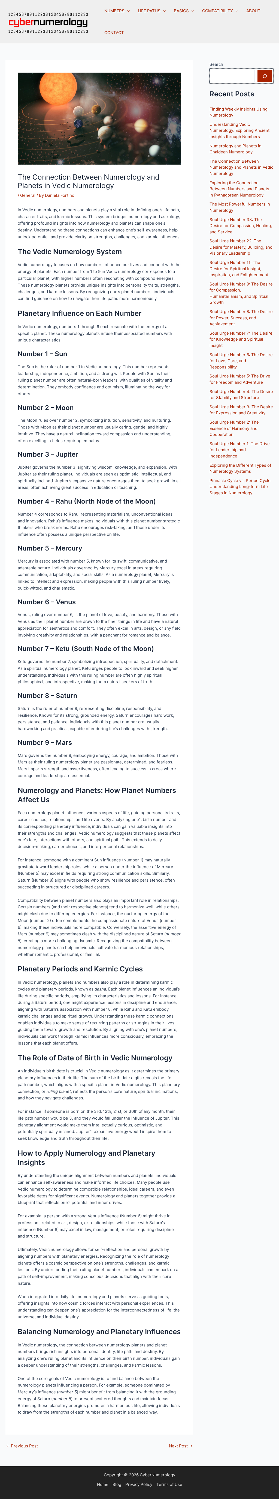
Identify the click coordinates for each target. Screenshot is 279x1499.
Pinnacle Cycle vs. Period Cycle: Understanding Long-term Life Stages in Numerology (241, 486)
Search (216, 64)
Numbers (114, 10)
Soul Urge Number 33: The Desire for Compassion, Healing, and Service (241, 225)
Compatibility (217, 10)
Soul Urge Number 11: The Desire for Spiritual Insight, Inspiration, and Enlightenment (239, 268)
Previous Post (22, 1446)
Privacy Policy (138, 1484)
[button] (127, 11)
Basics (181, 10)
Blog (117, 1484)
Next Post (181, 1446)
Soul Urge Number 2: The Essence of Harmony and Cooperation (234, 428)
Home (102, 1484)
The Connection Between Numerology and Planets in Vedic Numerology (241, 167)
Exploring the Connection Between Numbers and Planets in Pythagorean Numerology (239, 189)
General (27, 195)
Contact (114, 32)
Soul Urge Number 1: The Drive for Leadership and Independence (240, 450)
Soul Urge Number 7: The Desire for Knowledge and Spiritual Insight (241, 339)
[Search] (264, 76)
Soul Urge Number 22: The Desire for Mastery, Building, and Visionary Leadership (241, 247)
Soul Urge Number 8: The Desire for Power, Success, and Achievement (241, 317)
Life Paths (149, 10)
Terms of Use (169, 1484)
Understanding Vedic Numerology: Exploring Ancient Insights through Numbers (239, 130)
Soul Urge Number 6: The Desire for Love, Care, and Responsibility (241, 361)
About (253, 10)
